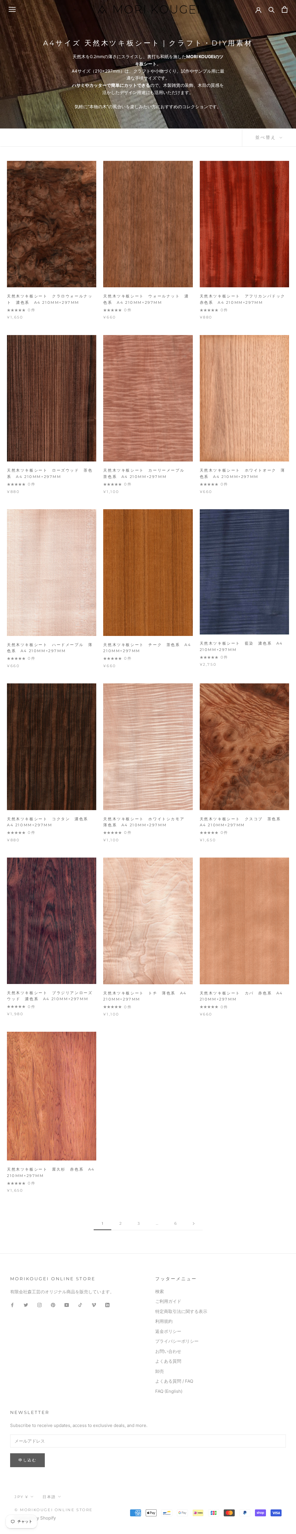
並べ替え (266, 137)
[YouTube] (66, 1304)
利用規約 (164, 1321)
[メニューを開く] (12, 9)
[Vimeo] (94, 1304)
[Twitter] (26, 1304)
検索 (159, 1291)
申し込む (27, 1460)
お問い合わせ (168, 1351)
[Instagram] (39, 1304)
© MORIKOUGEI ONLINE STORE (53, 1509)
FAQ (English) (168, 1391)
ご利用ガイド (168, 1301)
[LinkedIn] (107, 1304)
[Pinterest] (53, 1304)
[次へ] (194, 1223)
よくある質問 (168, 1361)
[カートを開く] (284, 9)
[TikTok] (80, 1304)
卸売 (159, 1371)
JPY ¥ (21, 1496)
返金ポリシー (168, 1331)
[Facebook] (12, 1304)
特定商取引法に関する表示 (181, 1311)
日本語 (49, 1496)
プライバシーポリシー (177, 1341)
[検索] (272, 9)
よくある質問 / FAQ (174, 1381)
